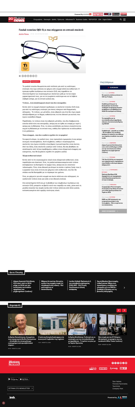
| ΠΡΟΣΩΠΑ (112, 184)
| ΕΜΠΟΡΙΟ (112, 143)
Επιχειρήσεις (35, 81)
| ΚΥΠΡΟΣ (112, 93)
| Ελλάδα (112, 157)
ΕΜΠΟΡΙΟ (26, 81)
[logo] (98, 14)
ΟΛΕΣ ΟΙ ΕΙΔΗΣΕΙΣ (108, 211)
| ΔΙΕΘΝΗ (112, 128)
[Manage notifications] (3, 402)
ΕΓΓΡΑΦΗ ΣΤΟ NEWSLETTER (19, 388)
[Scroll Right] (124, 287)
